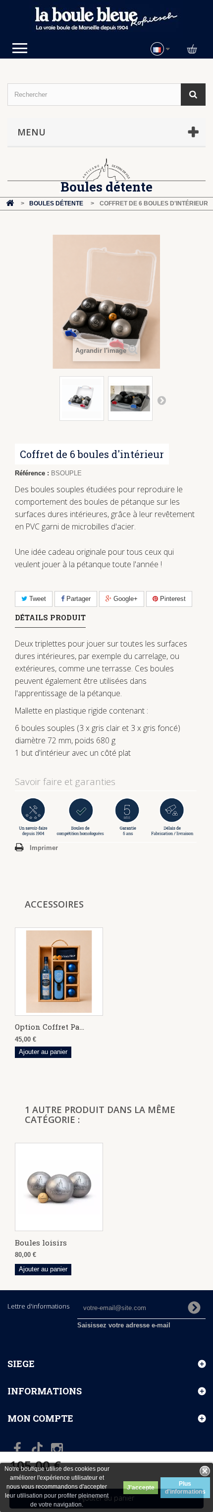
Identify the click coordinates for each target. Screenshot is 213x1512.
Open (19, 48)
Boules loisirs (41, 1243)
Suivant (161, 400)
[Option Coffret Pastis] (59, 971)
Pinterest (172, 598)
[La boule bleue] (106, 19)
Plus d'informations (185, 1487)
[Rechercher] (193, 94)
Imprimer (44, 848)
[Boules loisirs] (59, 1187)
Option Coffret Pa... (49, 1026)
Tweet (36, 598)
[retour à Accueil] (9, 203)
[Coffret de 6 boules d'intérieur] (82, 398)
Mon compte (40, 1418)
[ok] (194, 1307)
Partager (77, 598)
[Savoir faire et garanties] (106, 816)
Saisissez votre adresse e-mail (123, 1325)
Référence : (32, 473)
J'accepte (141, 1487)
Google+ (124, 598)
